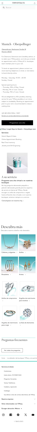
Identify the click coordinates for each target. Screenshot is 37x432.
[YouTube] (33, 415)
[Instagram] (3, 415)
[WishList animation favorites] (34, 3)
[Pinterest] (18, 415)
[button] (2, 3)
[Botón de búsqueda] (4, 7)
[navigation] (2, 3)
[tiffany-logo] (18, 3)
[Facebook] (11, 415)
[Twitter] (26, 415)
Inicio (3, 358)
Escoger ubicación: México (11, 408)
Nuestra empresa (7, 399)
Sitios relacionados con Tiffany (12, 404)
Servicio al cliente (8, 367)
